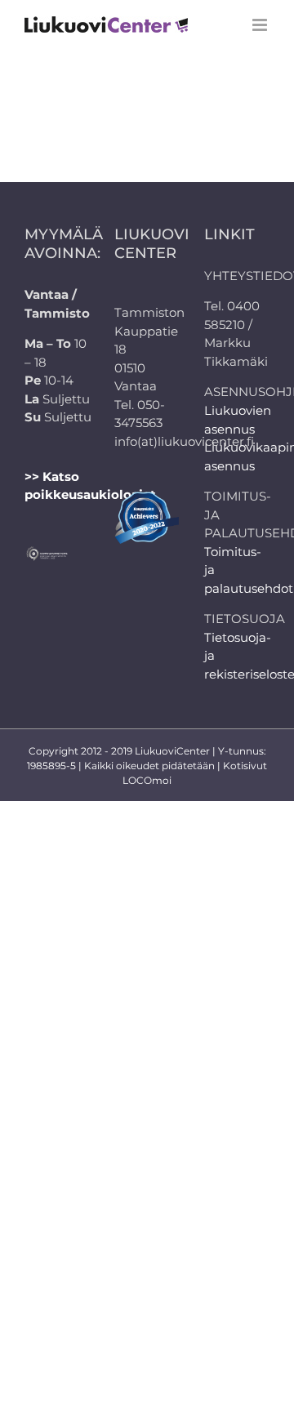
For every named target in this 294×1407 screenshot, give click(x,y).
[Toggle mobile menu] (261, 24)
